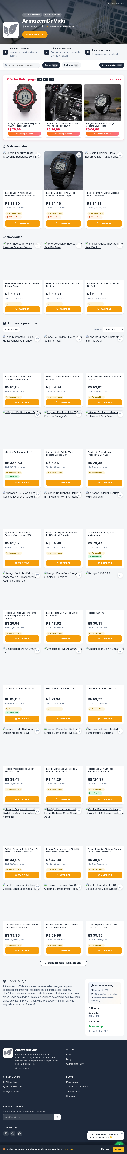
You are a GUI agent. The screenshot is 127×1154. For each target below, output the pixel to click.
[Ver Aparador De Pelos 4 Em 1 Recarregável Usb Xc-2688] (22, 510)
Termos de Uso (74, 1091)
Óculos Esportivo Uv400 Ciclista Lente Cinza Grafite (103, 926)
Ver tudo (114, 79)
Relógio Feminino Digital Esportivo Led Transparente (103, 194)
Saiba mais (68, 1149)
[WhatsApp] (19, 1133)
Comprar (24, 223)
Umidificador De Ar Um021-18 (60, 688)
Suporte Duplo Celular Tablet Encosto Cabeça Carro (60, 453)
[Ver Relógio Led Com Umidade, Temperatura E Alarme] (105, 746)
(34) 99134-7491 (14, 1086)
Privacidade (72, 1082)
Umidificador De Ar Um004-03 (19, 688)
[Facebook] (12, 1133)
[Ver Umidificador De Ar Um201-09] (105, 666)
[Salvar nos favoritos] (38, 155)
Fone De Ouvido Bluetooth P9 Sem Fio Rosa (62, 284)
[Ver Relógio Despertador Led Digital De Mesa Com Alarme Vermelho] (22, 827)
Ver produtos (36, 34)
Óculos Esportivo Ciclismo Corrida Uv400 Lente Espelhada (104, 850)
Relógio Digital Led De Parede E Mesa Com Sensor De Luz (61, 770)
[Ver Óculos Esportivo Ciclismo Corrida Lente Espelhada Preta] (22, 902)
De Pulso (70, 65)
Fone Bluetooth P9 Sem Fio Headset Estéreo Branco (22, 284)
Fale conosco (117, 3)
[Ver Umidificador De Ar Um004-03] (22, 666)
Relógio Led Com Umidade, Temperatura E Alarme (101, 770)
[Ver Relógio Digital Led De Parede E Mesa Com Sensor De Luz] (63, 746)
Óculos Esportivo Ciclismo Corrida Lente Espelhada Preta (21, 926)
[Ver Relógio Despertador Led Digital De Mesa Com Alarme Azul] (63, 827)
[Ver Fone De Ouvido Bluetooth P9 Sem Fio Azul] (104, 261)
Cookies (70, 1096)
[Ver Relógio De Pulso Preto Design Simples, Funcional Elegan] (63, 170)
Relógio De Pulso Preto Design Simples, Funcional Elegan (61, 194)
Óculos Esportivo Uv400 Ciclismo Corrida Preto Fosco (62, 926)
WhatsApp (97, 1026)
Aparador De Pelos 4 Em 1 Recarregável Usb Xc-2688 (18, 533)
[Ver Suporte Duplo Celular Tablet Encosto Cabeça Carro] (63, 430)
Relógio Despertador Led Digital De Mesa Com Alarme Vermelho (22, 850)
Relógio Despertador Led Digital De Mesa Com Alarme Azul (63, 850)
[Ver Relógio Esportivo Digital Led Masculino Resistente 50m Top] (22, 170)
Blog (68, 1059)
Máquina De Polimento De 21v (19, 452)
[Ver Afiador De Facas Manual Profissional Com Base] (105, 430)
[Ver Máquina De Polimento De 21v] (22, 430)
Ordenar (98, 329)
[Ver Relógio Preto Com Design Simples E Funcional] (63, 590)
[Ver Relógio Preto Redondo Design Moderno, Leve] (22, 746)
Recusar (105, 1149)
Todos (51, 65)
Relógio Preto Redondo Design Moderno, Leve (19, 770)
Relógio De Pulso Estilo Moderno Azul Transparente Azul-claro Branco (20, 615)
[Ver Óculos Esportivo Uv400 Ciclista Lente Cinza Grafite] (105, 902)
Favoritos (13, 329)
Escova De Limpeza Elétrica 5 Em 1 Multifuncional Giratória (63, 533)
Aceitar (118, 1149)
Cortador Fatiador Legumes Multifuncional (101, 533)
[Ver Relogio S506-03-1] (105, 590)
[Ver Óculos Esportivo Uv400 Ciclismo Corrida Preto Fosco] (63, 902)
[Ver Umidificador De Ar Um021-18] (63, 666)
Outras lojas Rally (75, 1064)
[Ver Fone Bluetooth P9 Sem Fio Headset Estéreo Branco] (22, 261)
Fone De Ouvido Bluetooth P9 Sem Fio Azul (103, 284)
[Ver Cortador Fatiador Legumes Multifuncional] (105, 510)
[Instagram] (6, 1133)
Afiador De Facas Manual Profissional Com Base (100, 453)
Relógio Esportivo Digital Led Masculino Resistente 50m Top (20, 194)
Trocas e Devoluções (77, 1086)
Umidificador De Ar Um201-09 (102, 688)
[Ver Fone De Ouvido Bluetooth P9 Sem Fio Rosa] (63, 261)
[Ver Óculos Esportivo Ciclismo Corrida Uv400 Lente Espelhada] (105, 827)
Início (69, 1054)
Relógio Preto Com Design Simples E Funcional (63, 614)
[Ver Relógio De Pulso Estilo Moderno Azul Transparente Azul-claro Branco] (22, 590)
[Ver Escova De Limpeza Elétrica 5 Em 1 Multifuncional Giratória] (63, 510)
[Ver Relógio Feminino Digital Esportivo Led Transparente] (104, 170)
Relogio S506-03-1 (97, 613)
